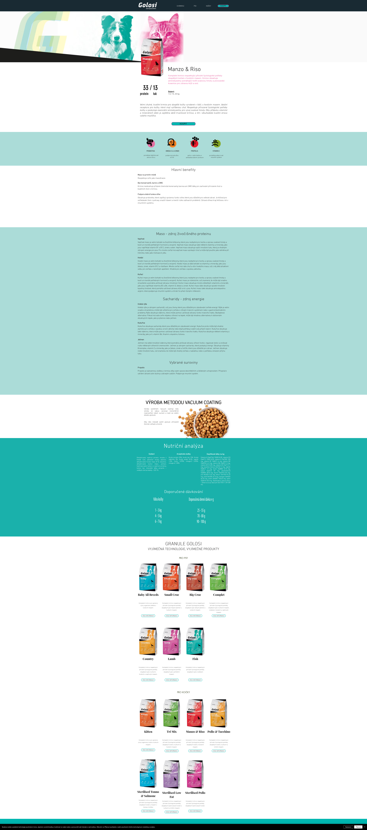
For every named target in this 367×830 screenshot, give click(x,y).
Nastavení (348, 827)
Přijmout (358, 827)
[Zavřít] (365, 826)
